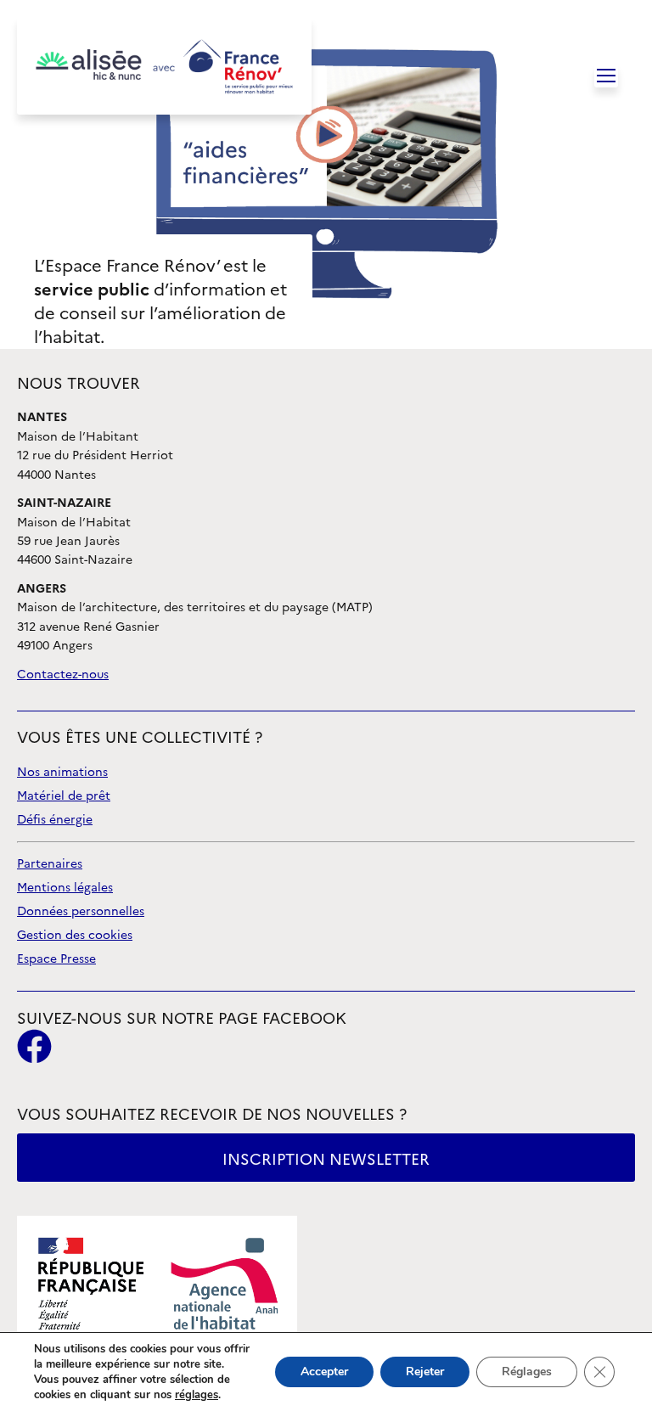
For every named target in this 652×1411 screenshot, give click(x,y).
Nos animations (62, 772)
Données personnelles (80, 911)
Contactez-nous (63, 674)
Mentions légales (65, 888)
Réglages (527, 1371)
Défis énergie (55, 820)
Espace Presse (56, 959)
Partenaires (49, 864)
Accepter (324, 1371)
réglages (196, 1395)
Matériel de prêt (63, 796)
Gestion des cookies (74, 935)
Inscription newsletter (326, 1159)
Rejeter (425, 1371)
